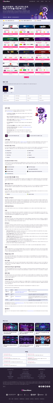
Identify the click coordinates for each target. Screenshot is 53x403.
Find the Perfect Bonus (25, 373)
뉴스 (49, 1)
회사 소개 (41, 371)
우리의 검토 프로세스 (9, 111)
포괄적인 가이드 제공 (23, 141)
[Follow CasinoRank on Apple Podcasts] (49, 386)
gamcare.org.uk (17, 299)
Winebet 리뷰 (42, 73)
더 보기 (26, 77)
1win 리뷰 (42, 35)
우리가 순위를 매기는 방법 (42, 376)
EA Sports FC (10, 377)
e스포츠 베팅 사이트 (32, 1)
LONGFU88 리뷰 (10, 35)
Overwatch (10, 371)
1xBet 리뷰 (26, 35)
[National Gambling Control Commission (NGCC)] (11, 395)
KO (3, 386)
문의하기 (41, 373)
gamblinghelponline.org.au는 (19, 302)
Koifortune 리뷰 (26, 73)
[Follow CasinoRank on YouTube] (45, 386)
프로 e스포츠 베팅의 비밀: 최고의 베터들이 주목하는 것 (25, 377)
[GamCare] (41, 395)
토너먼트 (42, 1)
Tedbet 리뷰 (10, 73)
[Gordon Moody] (33, 395)
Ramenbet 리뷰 (42, 48)
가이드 (46, 1)
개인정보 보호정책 (41, 377)
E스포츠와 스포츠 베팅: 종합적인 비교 (25, 374)
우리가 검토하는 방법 (42, 374)
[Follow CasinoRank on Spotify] (47, 386)
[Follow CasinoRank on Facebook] (39, 386)
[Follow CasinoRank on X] (43, 386)
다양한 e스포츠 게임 (23, 119)
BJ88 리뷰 (10, 60)
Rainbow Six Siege (10, 376)
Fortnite (10, 373)
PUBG (10, 374)
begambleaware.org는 (18, 296)
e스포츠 (38, 1)
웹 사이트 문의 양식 (30, 310)
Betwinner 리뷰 (10, 48)
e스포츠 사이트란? (25, 371)
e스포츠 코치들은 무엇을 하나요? (26, 376)
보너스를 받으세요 (10, 59)
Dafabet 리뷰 (42, 60)
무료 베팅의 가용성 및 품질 (27, 127)
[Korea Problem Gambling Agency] (26, 395)
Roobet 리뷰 (26, 60)
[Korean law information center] (20, 395)
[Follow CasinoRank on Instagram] (41, 386)
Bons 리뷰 (26, 48)
